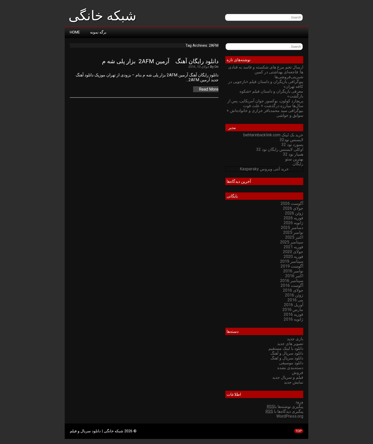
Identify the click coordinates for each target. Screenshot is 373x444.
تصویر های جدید (290, 343)
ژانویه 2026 (293, 222)
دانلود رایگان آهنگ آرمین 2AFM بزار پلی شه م (160, 61)
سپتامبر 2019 (291, 261)
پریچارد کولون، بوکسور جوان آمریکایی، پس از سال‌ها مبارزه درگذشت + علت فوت (265, 103)
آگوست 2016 (292, 285)
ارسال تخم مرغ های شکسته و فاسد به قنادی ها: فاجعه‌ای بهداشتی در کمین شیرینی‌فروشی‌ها (265, 72)
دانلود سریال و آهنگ (286, 353)
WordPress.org (289, 416)
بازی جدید (295, 338)
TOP (298, 431)
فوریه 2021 (293, 246)
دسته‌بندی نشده (290, 367)
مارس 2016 (292, 309)
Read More (208, 89)
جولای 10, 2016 (198, 67)
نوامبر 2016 (293, 271)
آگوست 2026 (292, 203)
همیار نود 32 (293, 154)
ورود (299, 401)
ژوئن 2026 (294, 213)
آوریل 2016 (293, 304)
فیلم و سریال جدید (287, 377)
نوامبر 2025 (293, 232)
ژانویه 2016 (293, 319)
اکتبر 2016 (294, 275)
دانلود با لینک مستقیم (285, 348)
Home (75, 32)
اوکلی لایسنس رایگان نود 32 (279, 149)
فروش (297, 372)
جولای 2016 (293, 290)
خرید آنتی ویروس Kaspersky (264, 169)
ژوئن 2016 (294, 295)
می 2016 (295, 300)
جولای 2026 (293, 208)
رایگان (298, 163)
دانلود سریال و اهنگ (286, 358)
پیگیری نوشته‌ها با (285, 406)
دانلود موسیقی (291, 362)
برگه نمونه (98, 32)
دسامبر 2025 (292, 227)
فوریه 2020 (293, 256)
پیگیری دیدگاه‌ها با (284, 411)
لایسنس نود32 (291, 139)
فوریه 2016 (293, 314)
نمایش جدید (293, 382)
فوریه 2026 (293, 218)
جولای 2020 (293, 251)
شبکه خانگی (102, 16)
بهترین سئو (294, 159)
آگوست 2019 (292, 266)
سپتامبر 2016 (291, 280)
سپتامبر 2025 (291, 242)
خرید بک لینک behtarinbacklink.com (273, 135)
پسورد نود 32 (292, 144)
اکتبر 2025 (294, 237)
